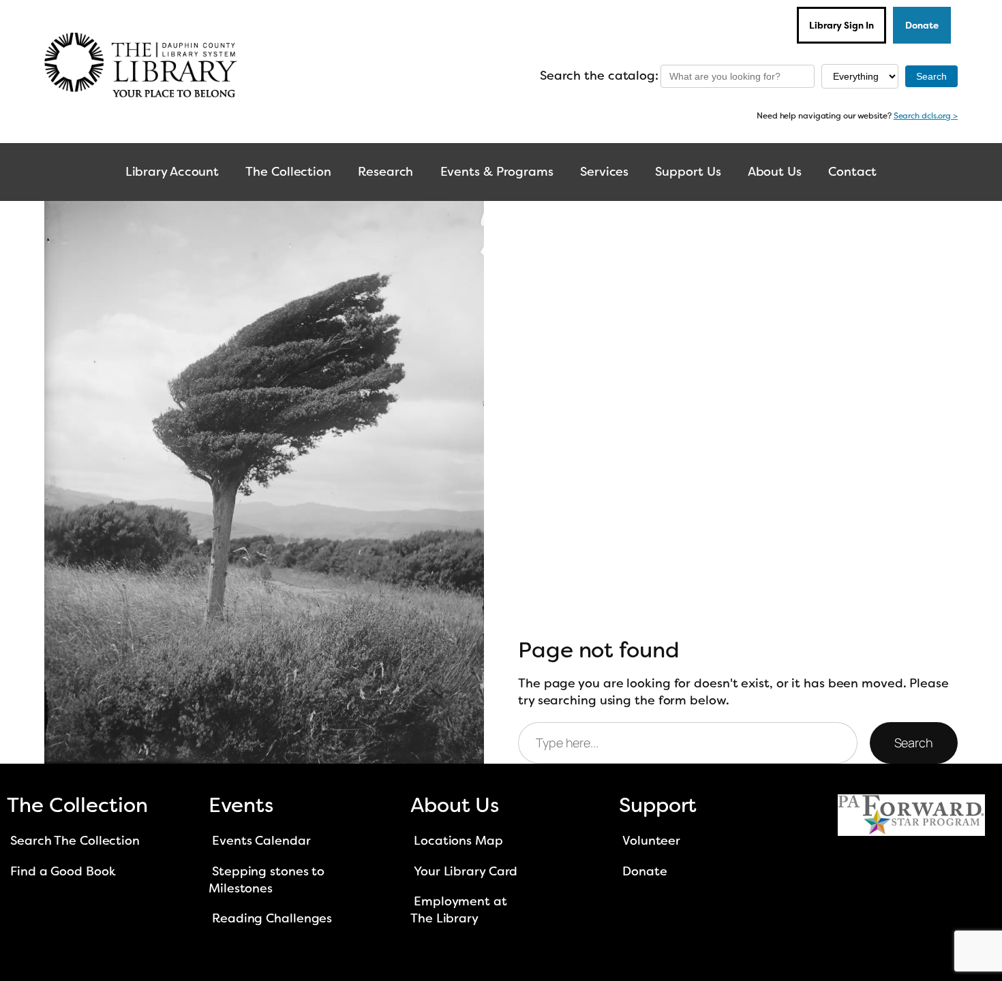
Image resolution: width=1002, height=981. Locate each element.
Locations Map (458, 840)
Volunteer (651, 840)
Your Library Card (465, 871)
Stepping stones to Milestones (266, 880)
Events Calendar (261, 840)
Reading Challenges (272, 918)
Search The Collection (75, 840)
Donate (922, 25)
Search (913, 742)
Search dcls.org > (926, 115)
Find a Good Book (62, 871)
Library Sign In (841, 25)
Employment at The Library (458, 909)
